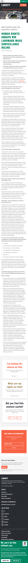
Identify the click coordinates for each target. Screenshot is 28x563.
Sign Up (4, 467)
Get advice (14, 376)
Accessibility (4, 537)
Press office (4, 496)
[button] (2, 1)
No (17, 418)
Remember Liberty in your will (8, 504)
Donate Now (6, 560)
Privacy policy (4, 535)
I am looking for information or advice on (14, 438)
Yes (10, 418)
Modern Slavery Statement (7, 539)
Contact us (4, 492)
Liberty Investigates (6, 498)
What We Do (16, 560)
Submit (14, 447)
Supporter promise (5, 531)
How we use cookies (6, 533)
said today (21, 81)
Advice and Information (6, 494)
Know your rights (14, 395)
